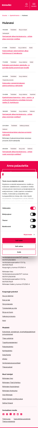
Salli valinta (19, 246)
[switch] (33, 214)
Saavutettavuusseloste (22, 419)
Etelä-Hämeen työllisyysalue (12, 399)
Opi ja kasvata (7, 304)
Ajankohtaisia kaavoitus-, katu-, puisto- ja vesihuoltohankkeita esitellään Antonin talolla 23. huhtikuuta (18, 100)
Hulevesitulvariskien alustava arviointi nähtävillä (16, 133)
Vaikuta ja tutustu (8, 316)
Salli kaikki (19, 240)
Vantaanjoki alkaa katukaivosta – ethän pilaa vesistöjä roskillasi (17, 37)
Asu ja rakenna (7, 296)
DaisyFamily (6, 355)
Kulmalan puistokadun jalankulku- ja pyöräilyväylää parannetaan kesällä (16, 66)
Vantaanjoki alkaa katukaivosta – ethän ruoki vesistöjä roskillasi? (17, 153)
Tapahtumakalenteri (9, 342)
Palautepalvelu (7, 347)
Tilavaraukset (7, 367)
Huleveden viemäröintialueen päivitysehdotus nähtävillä (13, 84)
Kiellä (19, 252)
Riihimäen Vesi (7, 378)
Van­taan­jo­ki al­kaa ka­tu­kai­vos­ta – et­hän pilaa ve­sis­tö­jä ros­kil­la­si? (17, 115)
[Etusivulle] (9, 5)
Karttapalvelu (7, 351)
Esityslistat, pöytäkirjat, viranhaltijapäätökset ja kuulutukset (18, 333)
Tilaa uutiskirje (7, 338)
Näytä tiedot (28, 234)
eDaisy (4, 359)
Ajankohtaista (15, 15)
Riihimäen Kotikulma (9, 391)
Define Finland (7, 403)
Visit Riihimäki (7, 395)
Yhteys (26, 6)
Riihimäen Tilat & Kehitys (11, 382)
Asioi (4, 320)
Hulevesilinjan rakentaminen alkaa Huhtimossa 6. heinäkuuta (15, 52)
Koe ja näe (6, 300)
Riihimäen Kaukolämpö (10, 386)
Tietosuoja (6, 419)
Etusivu (5, 15)
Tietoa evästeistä (8, 421)
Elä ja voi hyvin (7, 312)
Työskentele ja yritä (9, 308)
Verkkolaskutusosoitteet (11, 363)
